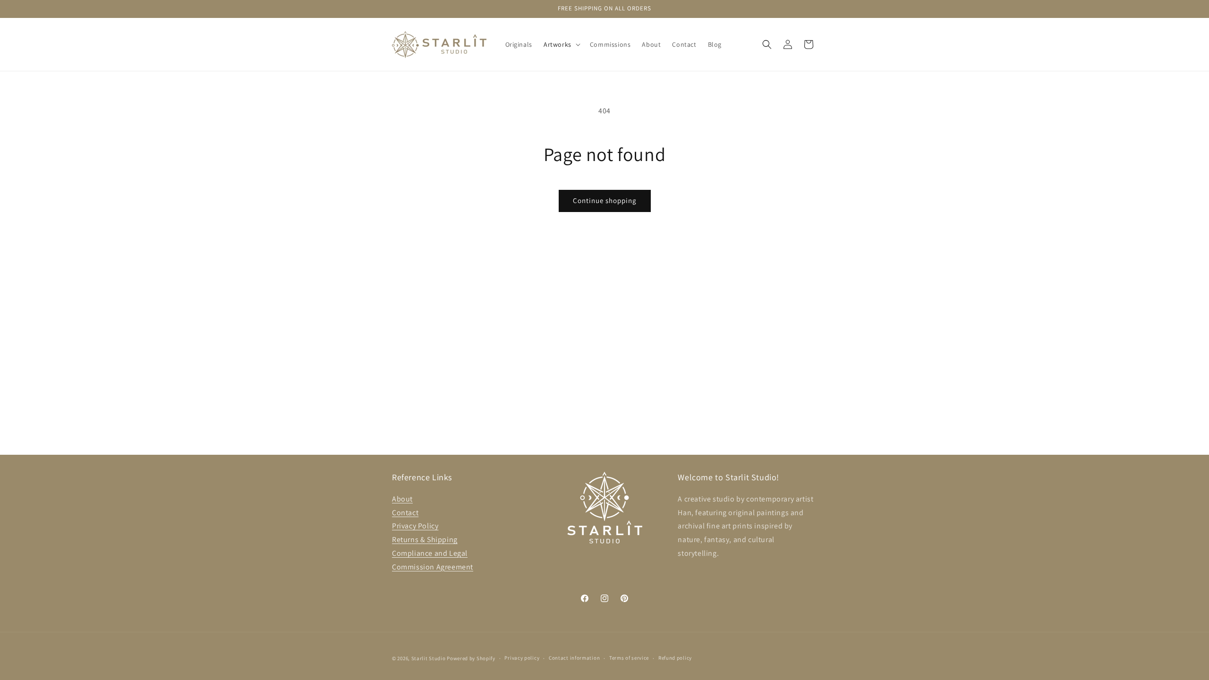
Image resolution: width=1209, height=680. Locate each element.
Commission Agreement (432, 567)
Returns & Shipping (425, 539)
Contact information (574, 657)
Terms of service (629, 657)
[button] (561, 44)
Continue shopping (605, 200)
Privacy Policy (415, 526)
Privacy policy (521, 657)
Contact (405, 513)
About (402, 499)
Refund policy (675, 657)
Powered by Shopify (471, 658)
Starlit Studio (428, 658)
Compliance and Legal (430, 553)
